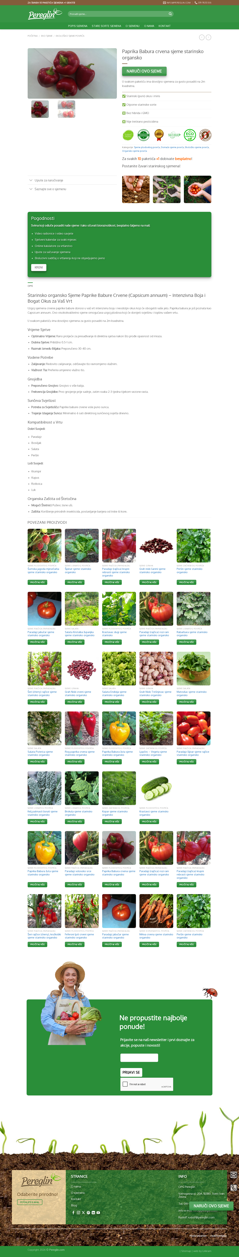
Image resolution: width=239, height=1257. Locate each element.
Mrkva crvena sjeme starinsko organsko (156, 936)
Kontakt (165, 25)
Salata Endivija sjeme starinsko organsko (114, 693)
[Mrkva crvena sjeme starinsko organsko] (156, 911)
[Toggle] (31, 180)
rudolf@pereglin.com (201, 1217)
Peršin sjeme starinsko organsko (189, 570)
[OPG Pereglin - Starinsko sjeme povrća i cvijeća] (45, 14)
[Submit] (170, 14)
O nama (149, 25)
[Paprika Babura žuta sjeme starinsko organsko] (44, 848)
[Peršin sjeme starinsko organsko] (193, 911)
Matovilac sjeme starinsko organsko (192, 693)
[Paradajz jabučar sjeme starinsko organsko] (119, 911)
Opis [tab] (30, 285)
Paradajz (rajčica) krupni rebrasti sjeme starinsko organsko (116, 572)
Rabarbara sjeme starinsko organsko (192, 633)
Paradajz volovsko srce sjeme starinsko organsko (79, 872)
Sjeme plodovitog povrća (147, 147)
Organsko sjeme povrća (134, 150)
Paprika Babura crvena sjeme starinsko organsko (118, 872)
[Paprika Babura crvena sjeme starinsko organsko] (119, 848)
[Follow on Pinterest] (88, 1213)
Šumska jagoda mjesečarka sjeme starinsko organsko (43, 570)
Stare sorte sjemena (106, 25)
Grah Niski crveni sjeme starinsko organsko (78, 693)
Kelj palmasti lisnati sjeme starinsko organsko (43, 813)
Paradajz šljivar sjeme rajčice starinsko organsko (193, 753)
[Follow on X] (83, 1213)
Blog (74, 1205)
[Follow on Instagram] (78, 1213)
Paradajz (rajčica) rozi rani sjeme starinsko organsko (154, 633)
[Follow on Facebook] (73, 1213)
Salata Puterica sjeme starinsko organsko (40, 753)
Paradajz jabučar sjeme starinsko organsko (41, 633)
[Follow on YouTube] (98, 1213)
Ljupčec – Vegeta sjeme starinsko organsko (153, 753)
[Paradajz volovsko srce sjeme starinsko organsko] (82, 848)
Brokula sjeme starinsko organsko (78, 813)
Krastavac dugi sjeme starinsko (114, 633)
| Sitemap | (186, 1250)
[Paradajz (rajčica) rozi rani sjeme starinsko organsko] (156, 848)
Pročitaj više (37, 582)
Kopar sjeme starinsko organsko (115, 813)
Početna (33, 35)
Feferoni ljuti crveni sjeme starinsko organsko (79, 936)
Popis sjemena (77, 25)
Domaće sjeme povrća (172, 147)
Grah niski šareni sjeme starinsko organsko (152, 570)
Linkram (206, 1250)
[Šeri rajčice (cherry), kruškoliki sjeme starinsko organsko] (44, 911)
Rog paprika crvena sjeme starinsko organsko (80, 753)
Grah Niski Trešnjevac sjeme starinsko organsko (155, 693)
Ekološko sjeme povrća (70, 35)
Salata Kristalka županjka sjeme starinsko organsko (79, 633)
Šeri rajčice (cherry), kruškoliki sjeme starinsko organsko (44, 936)
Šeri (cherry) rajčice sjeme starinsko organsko (42, 693)
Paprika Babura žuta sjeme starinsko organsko (117, 753)
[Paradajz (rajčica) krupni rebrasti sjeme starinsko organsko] (193, 848)
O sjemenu (133, 25)
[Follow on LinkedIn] (93, 1213)
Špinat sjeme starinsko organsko (78, 570)
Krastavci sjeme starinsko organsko (153, 813)
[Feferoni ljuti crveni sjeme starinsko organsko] (82, 911)
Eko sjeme (46, 35)
